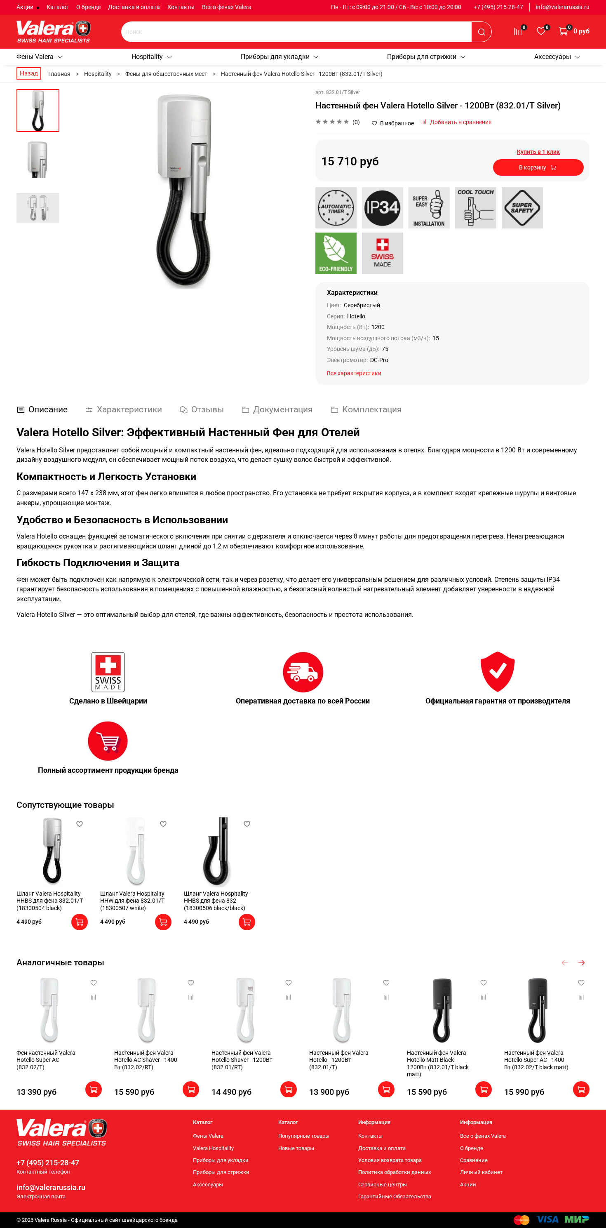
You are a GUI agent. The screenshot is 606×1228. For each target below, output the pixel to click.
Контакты (181, 7)
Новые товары (296, 1148)
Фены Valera (35, 57)
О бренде (88, 7)
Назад (29, 73)
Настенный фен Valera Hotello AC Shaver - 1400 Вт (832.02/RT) (145, 1059)
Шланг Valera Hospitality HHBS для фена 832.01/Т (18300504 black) (49, 900)
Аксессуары (552, 57)
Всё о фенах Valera (226, 7)
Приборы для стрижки (421, 57)
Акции (25, 7)
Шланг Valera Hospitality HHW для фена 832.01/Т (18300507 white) (132, 900)
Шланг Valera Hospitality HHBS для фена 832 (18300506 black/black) (216, 900)
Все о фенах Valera (483, 1136)
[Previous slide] (78, 189)
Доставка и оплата (134, 7)
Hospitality (147, 57)
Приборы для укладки (275, 57)
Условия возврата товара (390, 1160)
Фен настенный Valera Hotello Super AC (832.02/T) (45, 1059)
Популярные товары (303, 1136)
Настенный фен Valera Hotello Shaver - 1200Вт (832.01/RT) (241, 1059)
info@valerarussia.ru (563, 7)
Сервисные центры (382, 1184)
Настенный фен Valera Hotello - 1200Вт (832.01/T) (339, 1059)
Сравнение (474, 1160)
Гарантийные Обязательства (394, 1196)
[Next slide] (288, 189)
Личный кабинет (481, 1172)
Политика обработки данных (394, 1172)
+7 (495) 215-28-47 (498, 7)
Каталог (58, 7)
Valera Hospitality (213, 1148)
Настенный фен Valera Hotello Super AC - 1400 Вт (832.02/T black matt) (536, 1059)
